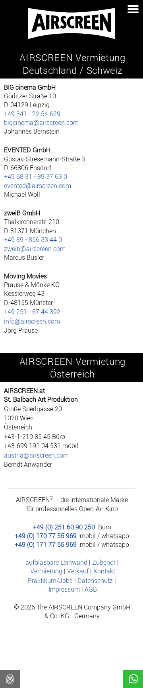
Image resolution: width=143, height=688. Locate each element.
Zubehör (104, 562)
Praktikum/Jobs (50, 580)
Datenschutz (95, 580)
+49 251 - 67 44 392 (32, 311)
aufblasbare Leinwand (56, 562)
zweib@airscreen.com (35, 248)
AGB (91, 589)
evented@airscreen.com (37, 185)
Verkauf (78, 571)
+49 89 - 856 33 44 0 (33, 239)
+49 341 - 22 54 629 (32, 113)
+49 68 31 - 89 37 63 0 (35, 176)
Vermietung (46, 571)
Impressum (64, 589)
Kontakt (104, 571)
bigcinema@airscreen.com (41, 122)
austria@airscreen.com (36, 455)
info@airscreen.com (32, 321)
